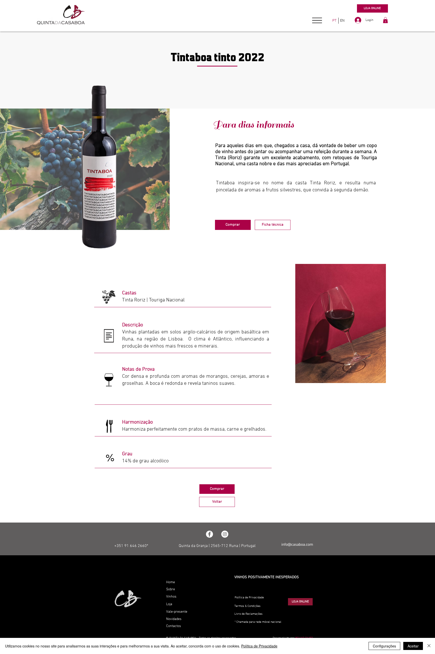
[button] (317, 20)
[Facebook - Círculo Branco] (209, 534)
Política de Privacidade (259, 645)
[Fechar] (429, 646)
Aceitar (413, 645)
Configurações (384, 645)
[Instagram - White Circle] (224, 534)
